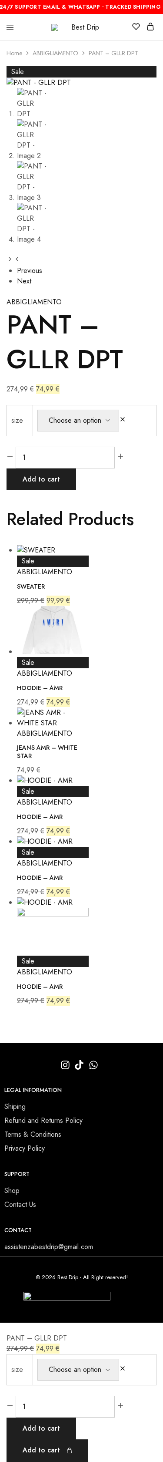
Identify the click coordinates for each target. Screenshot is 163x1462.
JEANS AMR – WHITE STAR (47, 751)
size (17, 420)
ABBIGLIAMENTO (55, 53)
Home (14, 53)
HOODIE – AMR (40, 688)
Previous (29, 271)
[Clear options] (122, 420)
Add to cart (41, 479)
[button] (10, 259)
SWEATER (31, 586)
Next (24, 281)
